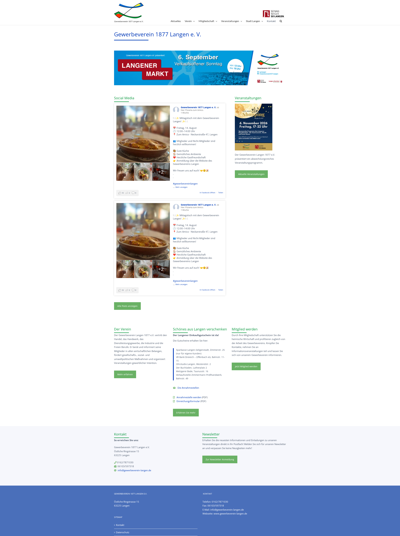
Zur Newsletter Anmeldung (220, 459)
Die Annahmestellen (188, 387)
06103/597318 (216, 505)
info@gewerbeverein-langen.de (134, 470)
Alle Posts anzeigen (127, 306)
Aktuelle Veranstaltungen (251, 174)
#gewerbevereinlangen (185, 183)
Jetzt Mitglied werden (246, 366)
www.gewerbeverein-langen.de (230, 513)
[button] (281, 21)
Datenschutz (122, 532)
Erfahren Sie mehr (185, 412)
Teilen (220, 192)
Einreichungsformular (188, 401)
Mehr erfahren (125, 374)
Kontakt (120, 524)
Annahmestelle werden (189, 397)
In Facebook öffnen (208, 192)
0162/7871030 (220, 501)
